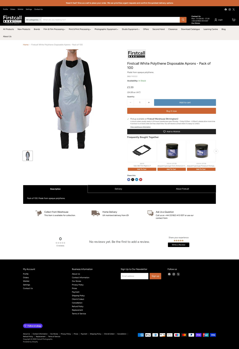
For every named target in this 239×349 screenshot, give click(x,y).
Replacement (77, 310)
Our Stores (195, 23)
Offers (146, 29)
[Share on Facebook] (128, 179)
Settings (29, 9)
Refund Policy (77, 306)
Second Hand (158, 29)
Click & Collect (78, 299)
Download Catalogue (190, 29)
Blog (224, 29)
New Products (24, 29)
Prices (74, 288)
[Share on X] (132, 179)
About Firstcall (182, 189)
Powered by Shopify (30, 342)
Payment (75, 292)
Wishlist (20, 9)
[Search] (183, 20)
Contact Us (38, 9)
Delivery (118, 189)
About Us (7, 36)
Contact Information (80, 277)
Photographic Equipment (106, 29)
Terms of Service (79, 314)
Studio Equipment (130, 29)
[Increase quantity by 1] (149, 102)
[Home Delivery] (119, 215)
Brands (37, 29)
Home (26, 45)
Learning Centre (211, 29)
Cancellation (77, 303)
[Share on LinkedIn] (136, 179)
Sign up (155, 276)
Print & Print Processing (79, 29)
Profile (5, 9)
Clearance (172, 29)
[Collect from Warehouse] (63, 215)
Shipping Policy (78, 295)
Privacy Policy (78, 285)
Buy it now (171, 111)
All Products (8, 29)
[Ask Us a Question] (176, 215)
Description (55, 189)
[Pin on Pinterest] (140, 179)
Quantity (130, 97)
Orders (12, 9)
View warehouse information (140, 127)
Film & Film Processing (54, 29)
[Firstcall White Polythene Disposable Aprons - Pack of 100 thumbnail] (28, 156)
